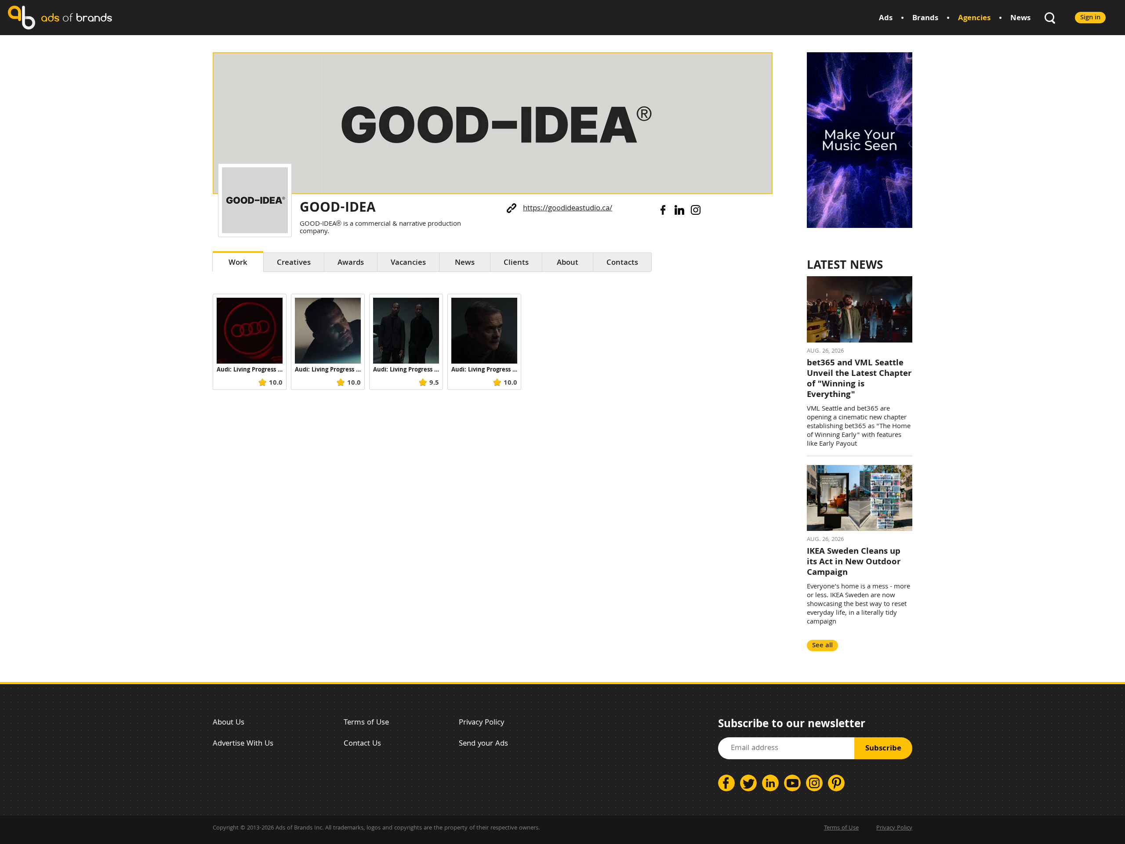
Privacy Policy (481, 723)
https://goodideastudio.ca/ (567, 208)
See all (822, 645)
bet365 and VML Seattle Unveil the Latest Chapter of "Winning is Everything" (859, 379)
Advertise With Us (243, 744)
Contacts (622, 263)
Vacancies (408, 263)
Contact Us (362, 744)
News (1020, 18)
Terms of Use (366, 723)
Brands (925, 18)
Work (238, 263)
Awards (351, 263)
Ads (886, 18)
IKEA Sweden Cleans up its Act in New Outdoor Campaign (853, 562)
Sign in (1090, 17)
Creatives (294, 263)
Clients (516, 263)
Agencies (974, 18)
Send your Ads (483, 744)
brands (76, 17)
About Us (228, 723)
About (567, 263)
